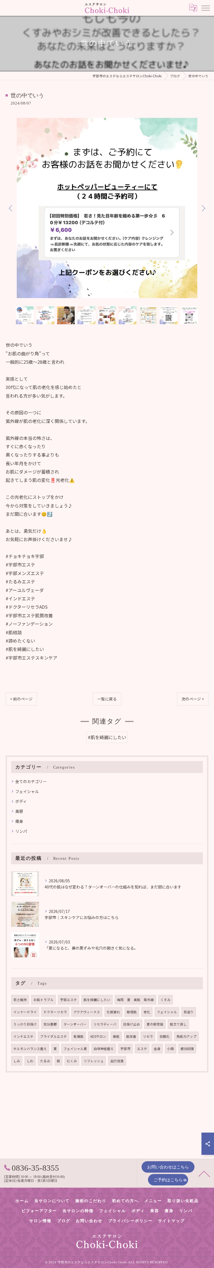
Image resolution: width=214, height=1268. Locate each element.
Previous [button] (11, 208)
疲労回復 (187, 1048)
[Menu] (205, 8)
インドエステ (23, 1036)
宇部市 (125, 1048)
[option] (107, 208)
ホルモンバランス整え (30, 1048)
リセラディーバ (104, 1024)
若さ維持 (20, 999)
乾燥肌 (79, 1036)
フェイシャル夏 (75, 1048)
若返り (189, 1012)
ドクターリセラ (55, 1012)
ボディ (21, 801)
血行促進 (117, 1061)
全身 (157, 1048)
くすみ (165, 999)
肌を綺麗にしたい (97, 999)
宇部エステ (68, 999)
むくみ (72, 1061)
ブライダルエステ (53, 1036)
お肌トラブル (43, 999)
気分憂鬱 (50, 1024)
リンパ (21, 831)
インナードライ (25, 1012)
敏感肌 (132, 1012)
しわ (30, 1061)
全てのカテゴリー (31, 781)
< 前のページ (21, 699)
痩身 (19, 821)
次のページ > (192, 699)
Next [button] (202, 208)
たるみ (45, 1061)
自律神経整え (104, 1048)
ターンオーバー (75, 1024)
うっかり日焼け (25, 1024)
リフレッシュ (94, 1061)
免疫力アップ (186, 1036)
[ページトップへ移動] (204, 1173)
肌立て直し (178, 1024)
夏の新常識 (155, 1024)
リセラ (148, 1036)
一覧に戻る (107, 699)
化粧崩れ (113, 1012)
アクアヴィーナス (87, 1012)
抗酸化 (165, 1036)
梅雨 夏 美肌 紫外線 (135, 999)
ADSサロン (98, 1036)
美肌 (116, 1036)
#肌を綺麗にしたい (107, 737)
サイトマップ (171, 1221)
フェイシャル (27, 791)
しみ (16, 1061)
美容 (19, 811)
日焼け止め (131, 1024)
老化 (147, 1012)
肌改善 (131, 1036)
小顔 (170, 1048)
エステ (142, 1048)
